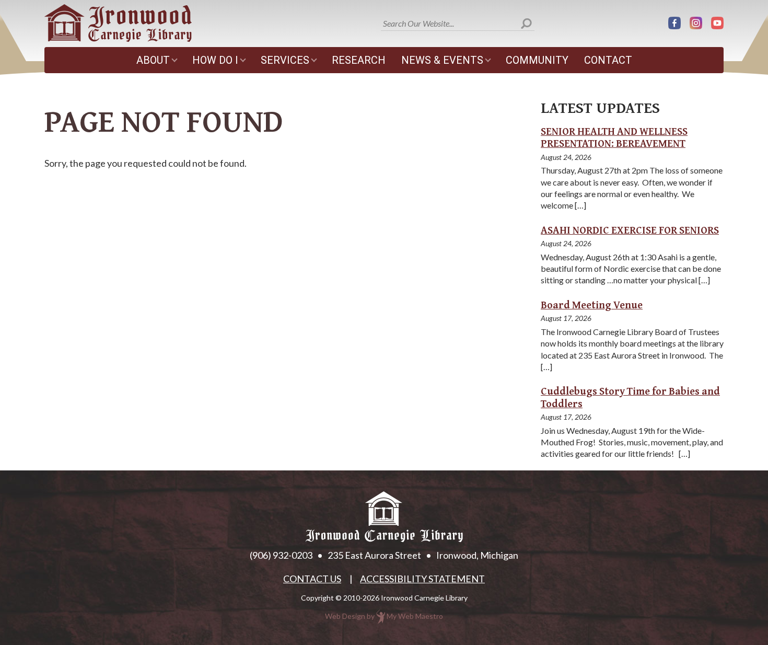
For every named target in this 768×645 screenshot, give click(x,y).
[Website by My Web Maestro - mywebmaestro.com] (380, 616)
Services (285, 60)
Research (359, 60)
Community (537, 60)
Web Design (345, 616)
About (153, 60)
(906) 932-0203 (281, 555)
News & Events (442, 60)
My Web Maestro (415, 616)
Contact (608, 60)
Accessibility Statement (422, 578)
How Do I (215, 60)
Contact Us (312, 578)
